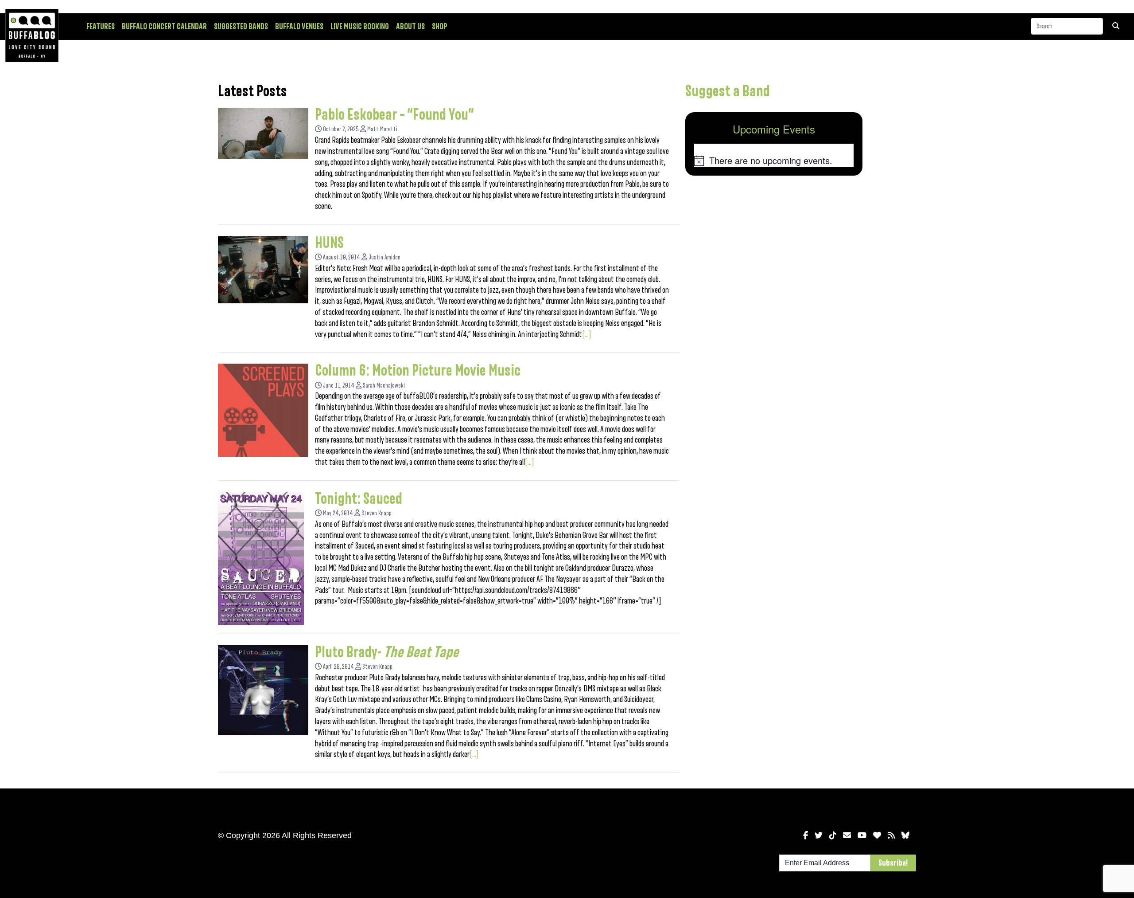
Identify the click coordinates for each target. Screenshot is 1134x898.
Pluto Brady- (386, 652)
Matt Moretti (382, 129)
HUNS (329, 243)
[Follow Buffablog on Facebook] (805, 835)
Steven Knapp (376, 513)
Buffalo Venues (299, 26)
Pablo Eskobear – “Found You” (394, 115)
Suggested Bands (241, 26)
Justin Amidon (384, 257)
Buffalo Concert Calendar (164, 26)
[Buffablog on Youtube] (862, 835)
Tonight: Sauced (358, 499)
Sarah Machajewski (384, 385)
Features (100, 26)
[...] (586, 334)
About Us (410, 26)
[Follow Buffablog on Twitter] (819, 835)
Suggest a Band (727, 91)
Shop (439, 26)
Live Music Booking (359, 26)
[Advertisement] (773, 252)
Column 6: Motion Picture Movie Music (417, 371)
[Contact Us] (847, 835)
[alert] (774, 160)
